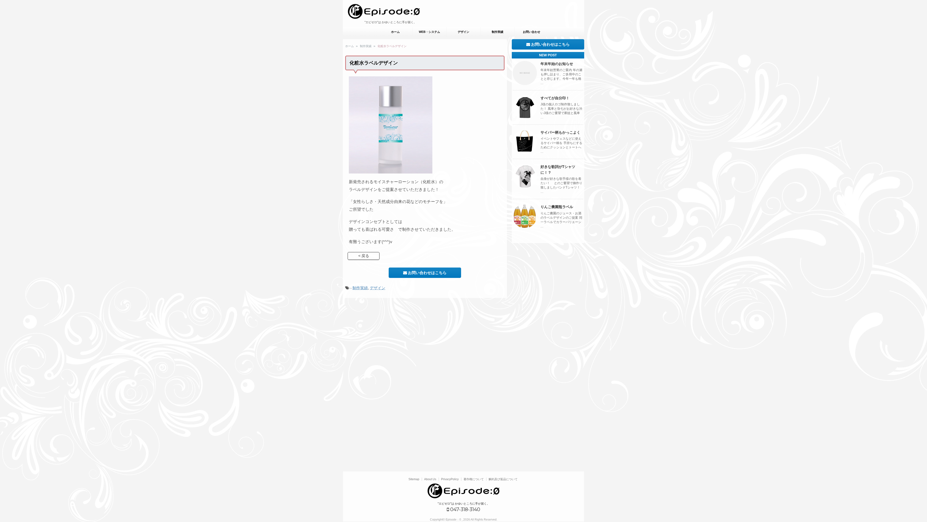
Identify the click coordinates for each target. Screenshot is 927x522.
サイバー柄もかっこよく (560, 132)
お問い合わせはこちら (427, 273)
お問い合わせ (531, 32)
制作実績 (497, 32)
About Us (430, 479)
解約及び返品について (503, 479)
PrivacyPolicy (450, 479)
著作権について (474, 479)
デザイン (463, 32)
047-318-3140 (464, 509)
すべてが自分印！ (555, 98)
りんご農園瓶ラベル (557, 207)
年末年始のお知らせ (557, 64)
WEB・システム (429, 32)
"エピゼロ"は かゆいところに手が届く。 (464, 503)
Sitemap (413, 479)
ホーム (395, 32)
